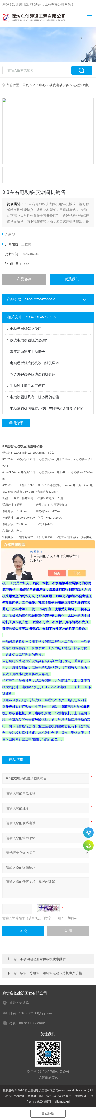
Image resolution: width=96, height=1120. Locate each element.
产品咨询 (24, 279)
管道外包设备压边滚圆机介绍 (32, 374)
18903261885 (88, 832)
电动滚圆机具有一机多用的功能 (34, 397)
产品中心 (39, 85)
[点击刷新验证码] (48, 908)
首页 (25, 85)
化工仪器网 (44, 1101)
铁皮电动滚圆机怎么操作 (29, 340)
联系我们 (71, 279)
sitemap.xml (62, 1101)
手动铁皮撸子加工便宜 (27, 386)
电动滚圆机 (81, 85)
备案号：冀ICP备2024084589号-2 (49, 1096)
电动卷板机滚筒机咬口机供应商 (34, 363)
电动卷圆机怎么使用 (25, 329)
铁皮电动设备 (59, 85)
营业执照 (48, 1113)
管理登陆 (80, 1096)
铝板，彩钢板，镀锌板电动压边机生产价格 (51, 973)
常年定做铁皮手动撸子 (27, 351)
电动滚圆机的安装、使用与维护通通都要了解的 (46, 408)
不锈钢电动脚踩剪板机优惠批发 (43, 959)
